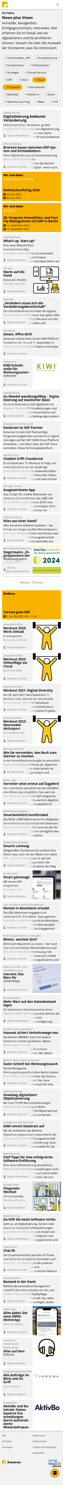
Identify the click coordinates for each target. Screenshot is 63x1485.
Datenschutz (40, 1441)
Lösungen (7, 1447)
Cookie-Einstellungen (44, 1447)
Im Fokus (7, 1441)
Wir (4, 1435)
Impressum (39, 1435)
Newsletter (39, 1452)
